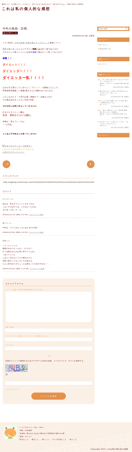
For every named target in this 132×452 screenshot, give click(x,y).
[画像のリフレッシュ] (6, 375)
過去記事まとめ (105, 48)
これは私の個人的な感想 (26, 9)
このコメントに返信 (36, 214)
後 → (90, 164)
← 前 (7, 164)
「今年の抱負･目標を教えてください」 (30, 43)
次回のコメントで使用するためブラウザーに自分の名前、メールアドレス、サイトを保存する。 (45, 361)
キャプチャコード (11, 389)
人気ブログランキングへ (13, 152)
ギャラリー (104, 64)
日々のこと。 (104, 44)
